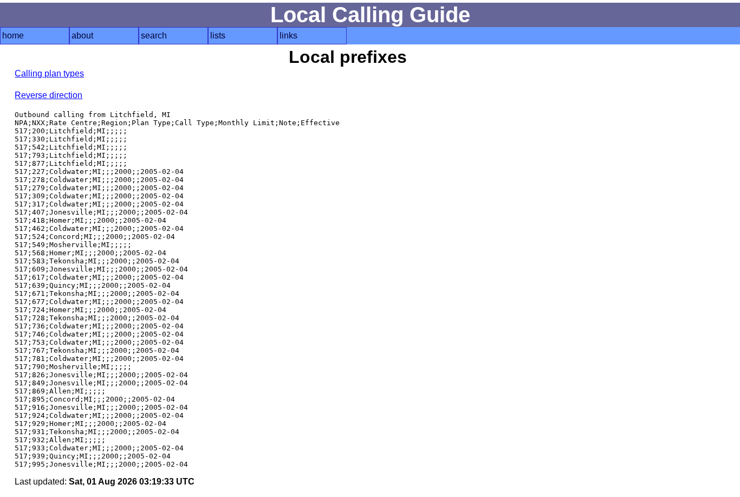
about (82, 35)
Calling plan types (49, 73)
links (288, 35)
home (13, 35)
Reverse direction (48, 95)
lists (217, 35)
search (154, 35)
